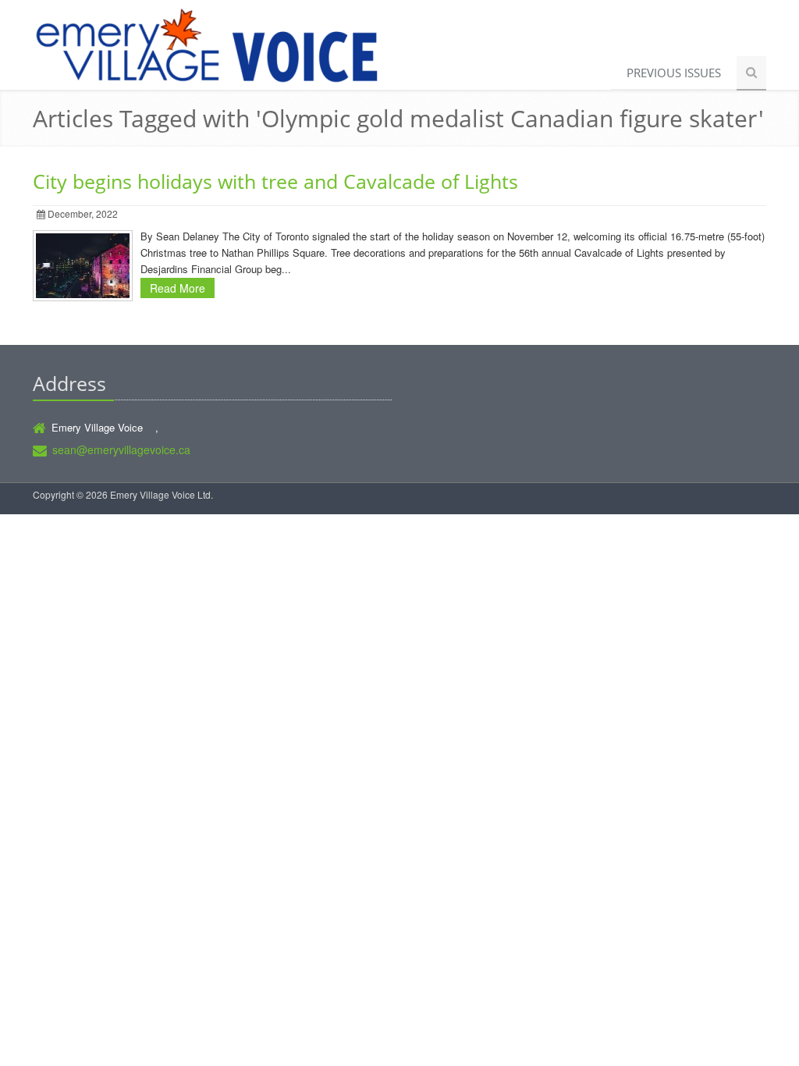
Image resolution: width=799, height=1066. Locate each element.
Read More (177, 288)
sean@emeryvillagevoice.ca (121, 449)
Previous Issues (674, 72)
